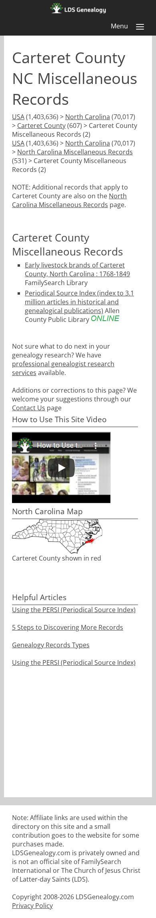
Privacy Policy (32, 905)
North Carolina (87, 116)
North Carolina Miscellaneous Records (75, 152)
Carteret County (41, 125)
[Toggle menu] (140, 27)
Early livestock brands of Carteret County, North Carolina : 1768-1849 (77, 269)
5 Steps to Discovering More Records (67, 627)
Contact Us (28, 407)
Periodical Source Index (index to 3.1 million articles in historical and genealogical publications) (79, 302)
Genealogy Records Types (51, 645)
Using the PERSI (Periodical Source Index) (74, 609)
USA (18, 116)
